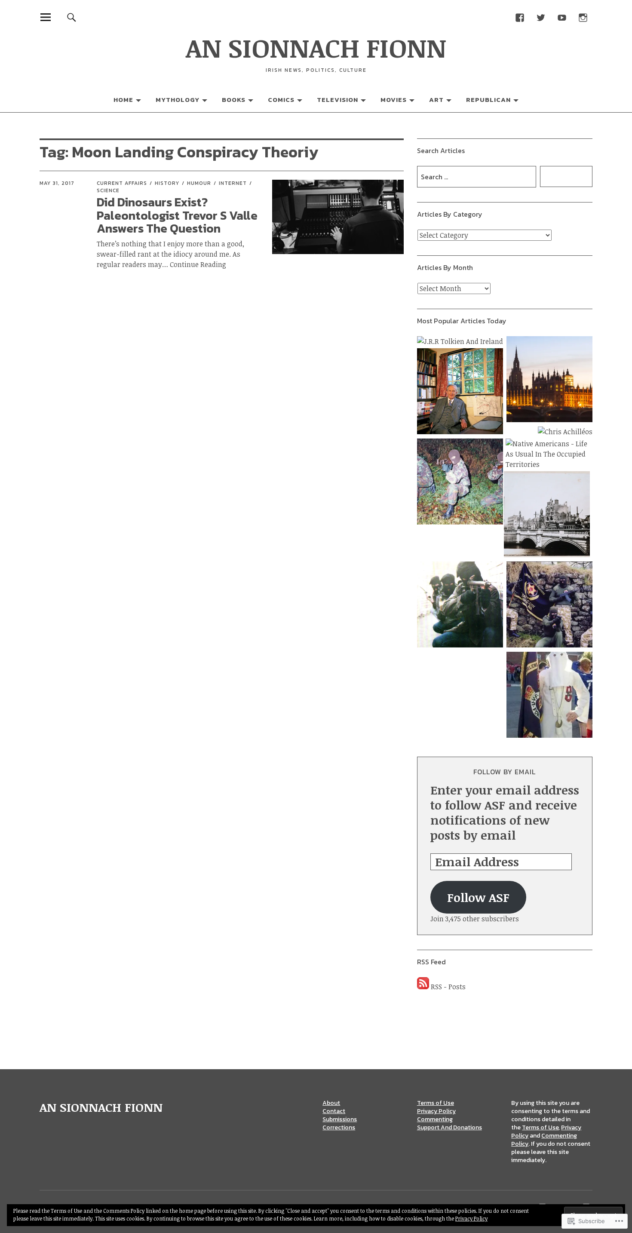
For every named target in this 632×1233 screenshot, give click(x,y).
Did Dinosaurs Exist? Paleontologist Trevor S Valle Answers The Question (177, 215)
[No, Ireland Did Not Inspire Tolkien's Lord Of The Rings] (460, 392)
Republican (488, 99)
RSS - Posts (448, 986)
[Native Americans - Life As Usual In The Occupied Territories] (549, 454)
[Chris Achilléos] (565, 431)
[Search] (71, 17)
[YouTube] (561, 17)
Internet (233, 183)
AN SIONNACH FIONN (316, 47)
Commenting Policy (544, 1139)
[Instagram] (582, 17)
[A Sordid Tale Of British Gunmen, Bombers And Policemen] (549, 605)
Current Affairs (122, 183)
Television (337, 99)
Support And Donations (449, 1127)
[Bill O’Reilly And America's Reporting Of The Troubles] (460, 483)
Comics (281, 99)
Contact (333, 1111)
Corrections (338, 1127)
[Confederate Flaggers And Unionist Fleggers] (549, 696)
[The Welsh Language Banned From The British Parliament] (549, 380)
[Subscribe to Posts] (423, 986)
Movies (393, 99)
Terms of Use (435, 1102)
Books (233, 99)
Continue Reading (198, 264)
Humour (199, 183)
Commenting (435, 1119)
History (167, 183)
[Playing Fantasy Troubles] (460, 605)
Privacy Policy (436, 1111)
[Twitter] (540, 17)
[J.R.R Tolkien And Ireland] (460, 341)
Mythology (177, 99)
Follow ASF (478, 897)
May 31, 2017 (57, 183)
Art (436, 99)
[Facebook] (519, 17)
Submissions (339, 1119)
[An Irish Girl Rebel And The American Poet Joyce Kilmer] (547, 515)
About (331, 1102)
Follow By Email (504, 772)
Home (123, 99)
